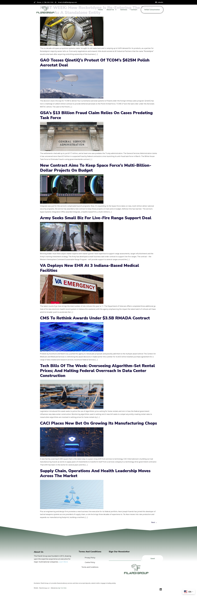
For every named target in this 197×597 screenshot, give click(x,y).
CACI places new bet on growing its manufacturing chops (98, 423)
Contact (134, 10)
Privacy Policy (90, 557)
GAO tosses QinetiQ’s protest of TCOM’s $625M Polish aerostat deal (94, 62)
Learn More (63, 562)
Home (100, 10)
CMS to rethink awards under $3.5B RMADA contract (95, 318)
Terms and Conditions (89, 567)
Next (154, 522)
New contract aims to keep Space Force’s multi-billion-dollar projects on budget (95, 168)
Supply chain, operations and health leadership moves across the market (95, 473)
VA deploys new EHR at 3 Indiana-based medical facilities (89, 268)
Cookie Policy (90, 562)
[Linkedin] (160, 589)
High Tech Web (62, 588)
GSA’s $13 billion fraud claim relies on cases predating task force (96, 115)
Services (123, 10)
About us (110, 10)
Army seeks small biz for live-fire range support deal (95, 218)
